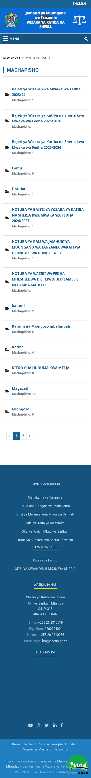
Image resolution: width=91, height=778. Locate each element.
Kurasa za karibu (45, 560)
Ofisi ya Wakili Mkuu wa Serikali (45, 531)
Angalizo (70, 744)
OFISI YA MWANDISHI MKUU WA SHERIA (45, 569)
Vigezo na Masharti (37, 749)
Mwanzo (11, 58)
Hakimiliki (60, 749)
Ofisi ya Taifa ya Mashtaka (45, 523)
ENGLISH (79, 4)
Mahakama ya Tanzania (45, 497)
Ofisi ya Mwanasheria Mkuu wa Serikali (45, 514)
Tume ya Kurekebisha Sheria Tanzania (45, 540)
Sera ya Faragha (51, 744)
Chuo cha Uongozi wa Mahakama (45, 506)
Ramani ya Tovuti (24, 744)
